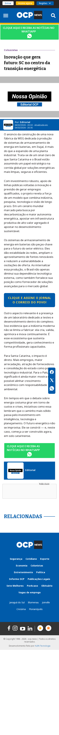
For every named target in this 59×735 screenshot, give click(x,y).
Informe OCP (16, 579)
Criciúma (21, 609)
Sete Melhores (15, 585)
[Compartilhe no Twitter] (51, 381)
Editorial (25, 122)
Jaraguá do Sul (17, 602)
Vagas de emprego (30, 592)
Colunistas (37, 565)
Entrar (8, 3)
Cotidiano (31, 558)
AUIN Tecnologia (42, 645)
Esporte (44, 558)
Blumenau (33, 602)
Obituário (46, 585)
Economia (21, 565)
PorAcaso (32, 585)
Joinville (46, 602)
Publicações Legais (39, 579)
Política (40, 572)
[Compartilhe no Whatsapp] (51, 389)
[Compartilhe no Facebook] (51, 372)
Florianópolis (36, 609)
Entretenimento (23, 572)
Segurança (16, 558)
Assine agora (25, 3)
